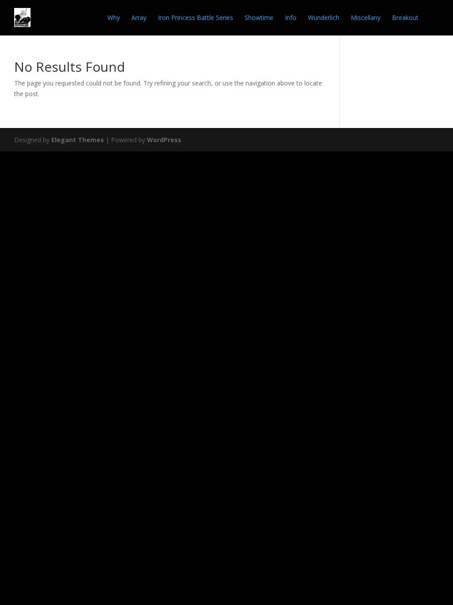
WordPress (164, 140)
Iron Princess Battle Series (195, 17)
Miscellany (365, 17)
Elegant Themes (77, 140)
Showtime (259, 17)
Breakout (405, 17)
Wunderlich (323, 17)
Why (113, 17)
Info (290, 17)
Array (138, 17)
